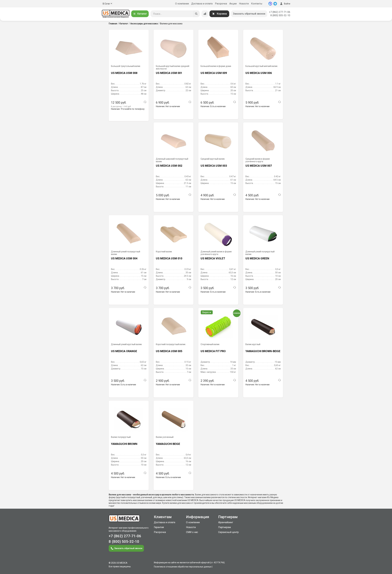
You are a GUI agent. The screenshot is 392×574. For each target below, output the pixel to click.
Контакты (256, 3)
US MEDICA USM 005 (169, 351)
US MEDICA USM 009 (214, 73)
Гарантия (159, 527)
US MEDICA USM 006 (258, 73)
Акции (233, 3)
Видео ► (206, 312)
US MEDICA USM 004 (124, 258)
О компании (182, 3)
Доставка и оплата (202, 3)
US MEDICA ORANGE (124, 351)
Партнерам (224, 527)
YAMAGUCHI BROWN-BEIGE (262, 351)
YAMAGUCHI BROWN (124, 443)
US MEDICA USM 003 (214, 165)
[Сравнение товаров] (205, 13)
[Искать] (196, 13)
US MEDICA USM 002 (169, 165)
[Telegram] (275, 4)
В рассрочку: (121, 106)
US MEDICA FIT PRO (213, 351)
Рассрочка (221, 3)
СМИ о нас (192, 532)
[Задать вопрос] (145, 102)
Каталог (142, 13)
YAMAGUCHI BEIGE (168, 443)
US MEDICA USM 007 (258, 165)
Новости (244, 3)
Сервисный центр (228, 532)
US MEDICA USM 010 (169, 258)
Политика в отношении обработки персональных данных (182, 566)
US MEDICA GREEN (257, 258)
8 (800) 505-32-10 (280, 15)
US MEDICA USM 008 (124, 73)
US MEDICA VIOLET (213, 258)
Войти (287, 3)
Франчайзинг (225, 522)
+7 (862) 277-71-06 (279, 12)
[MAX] (270, 4)
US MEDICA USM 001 (169, 73)
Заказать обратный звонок (249, 13)
